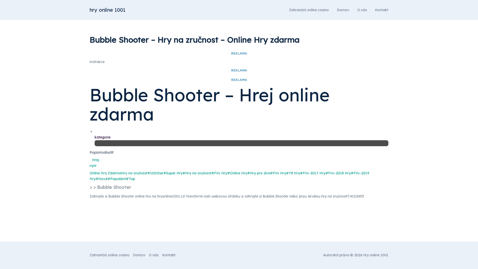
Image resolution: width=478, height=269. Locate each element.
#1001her (155, 173)
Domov (343, 10)
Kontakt (381, 10)
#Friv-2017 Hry (312, 173)
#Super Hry (172, 173)
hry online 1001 (107, 10)
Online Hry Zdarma (105, 173)
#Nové (102, 179)
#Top (130, 179)
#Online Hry (237, 173)
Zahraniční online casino (309, 10)
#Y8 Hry (293, 173)
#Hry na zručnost (196, 173)
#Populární (117, 179)
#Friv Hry (219, 173)
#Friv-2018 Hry (338, 173)
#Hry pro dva (258, 173)
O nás (362, 10)
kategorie (103, 137)
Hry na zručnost (134, 173)
